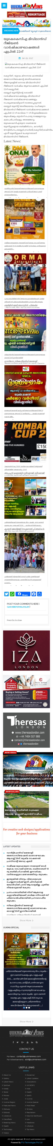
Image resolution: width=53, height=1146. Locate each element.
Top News (30, 1129)
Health (29, 1092)
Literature (7, 1116)
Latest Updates (32, 1078)
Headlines (30, 1123)
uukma (29, 1099)
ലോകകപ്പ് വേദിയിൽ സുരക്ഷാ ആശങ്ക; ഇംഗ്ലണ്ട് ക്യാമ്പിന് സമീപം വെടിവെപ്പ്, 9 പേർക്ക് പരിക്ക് (23, 813)
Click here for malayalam (18, 607)
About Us (7, 1075)
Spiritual (7, 1085)
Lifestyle (30, 1126)
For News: (11, 1056)
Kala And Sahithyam (34, 1116)
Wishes (30, 1109)
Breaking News (9, 1123)
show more (26, 920)
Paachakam (31, 1112)
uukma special (11, 927)
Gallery (6, 1078)
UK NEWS (30, 1085)
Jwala (6, 1099)
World (6, 1092)
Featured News (10, 1106)
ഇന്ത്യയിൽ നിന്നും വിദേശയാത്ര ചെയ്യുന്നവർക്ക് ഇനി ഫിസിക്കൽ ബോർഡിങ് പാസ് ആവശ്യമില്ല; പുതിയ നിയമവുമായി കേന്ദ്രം (28, 883)
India (28, 1089)
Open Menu (4, 5)
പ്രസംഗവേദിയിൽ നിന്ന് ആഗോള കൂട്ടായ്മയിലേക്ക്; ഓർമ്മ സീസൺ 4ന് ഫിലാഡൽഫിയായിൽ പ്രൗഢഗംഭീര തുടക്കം (28, 896)
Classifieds (8, 1119)
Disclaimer (31, 1075)
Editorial (7, 1112)
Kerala (6, 1089)
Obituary (7, 1109)
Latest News (8, 1082)
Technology (8, 1129)
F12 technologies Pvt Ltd (31, 1142)
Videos (6, 1133)
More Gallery (12, 791)
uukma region (9, 1102)
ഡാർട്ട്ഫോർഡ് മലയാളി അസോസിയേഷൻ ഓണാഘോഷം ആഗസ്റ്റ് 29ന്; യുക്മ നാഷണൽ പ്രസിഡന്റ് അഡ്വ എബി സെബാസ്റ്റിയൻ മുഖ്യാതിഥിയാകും (26, 858)
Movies (6, 1095)
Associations (31, 1082)
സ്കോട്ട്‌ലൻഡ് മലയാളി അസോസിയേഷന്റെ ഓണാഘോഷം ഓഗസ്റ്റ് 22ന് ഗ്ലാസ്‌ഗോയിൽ (27, 908)
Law (28, 1119)
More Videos (10, 752)
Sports (29, 1095)
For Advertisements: (15, 1060)
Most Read (31, 1106)
